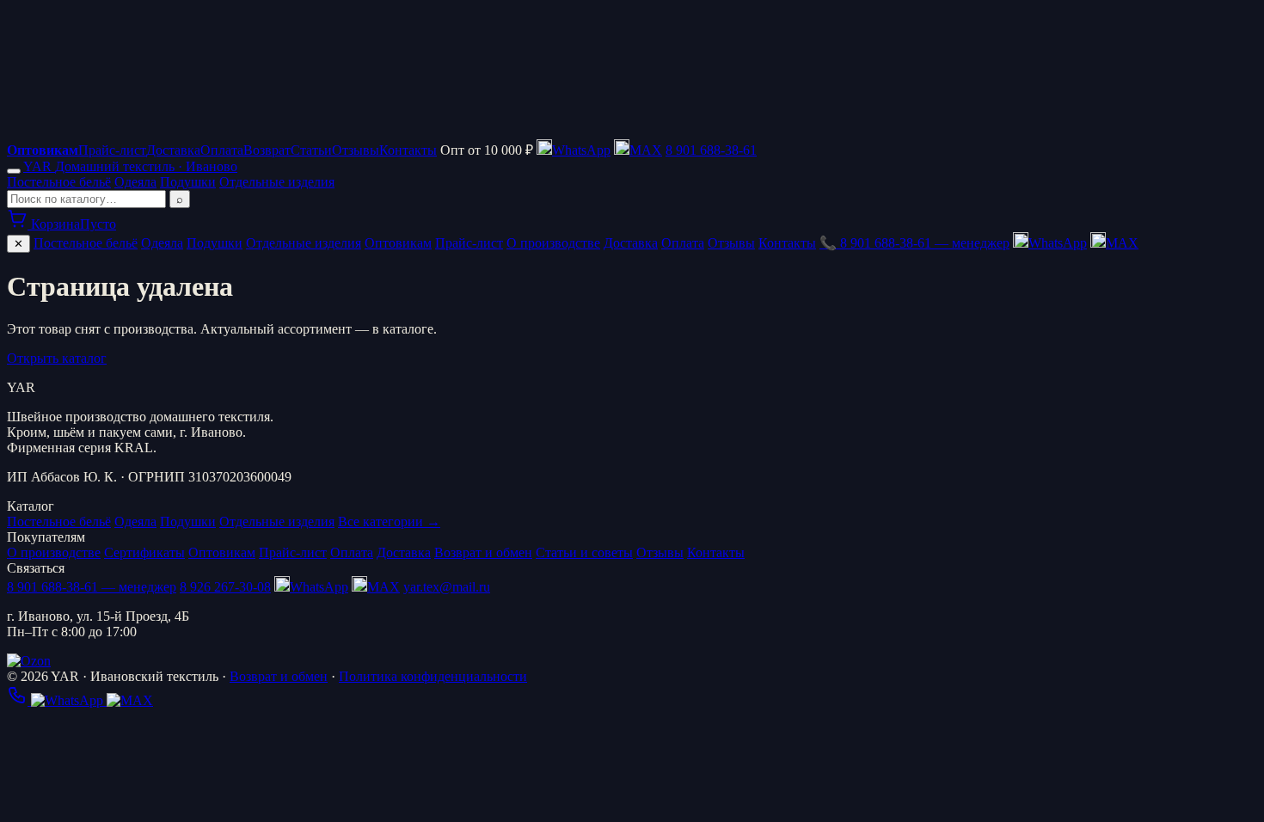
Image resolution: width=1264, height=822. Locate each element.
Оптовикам (398, 243)
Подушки (188, 182)
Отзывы (355, 150)
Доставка (173, 150)
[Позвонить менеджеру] (19, 700)
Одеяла (135, 182)
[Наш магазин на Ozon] (29, 660)
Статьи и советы (584, 552)
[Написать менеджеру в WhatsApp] (69, 700)
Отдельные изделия (276, 182)
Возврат (267, 150)
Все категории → (389, 521)
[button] (638, 150)
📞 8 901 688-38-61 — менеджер (914, 243)
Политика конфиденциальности (433, 676)
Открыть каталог (57, 358)
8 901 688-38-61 (711, 150)
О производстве (553, 243)
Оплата (221, 150)
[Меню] (14, 171)
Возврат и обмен (483, 552)
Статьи (311, 150)
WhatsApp (1057, 243)
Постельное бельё (59, 182)
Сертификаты (144, 552)
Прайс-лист (112, 150)
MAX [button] (1122, 243)
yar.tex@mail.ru (446, 587)
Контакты (408, 150)
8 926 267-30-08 (225, 587)
